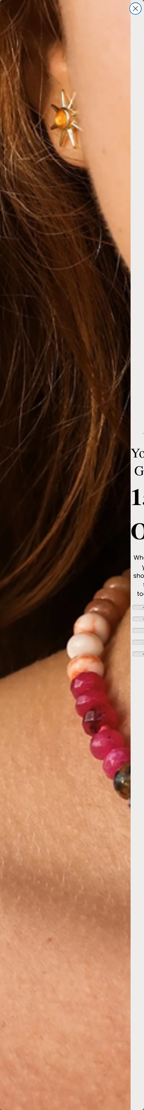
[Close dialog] (135, 8)
